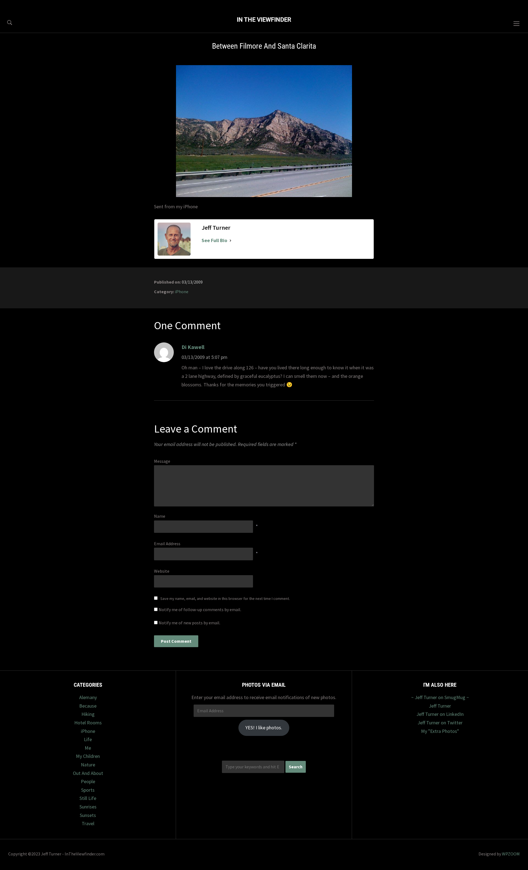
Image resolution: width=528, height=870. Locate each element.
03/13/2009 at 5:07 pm (204, 357)
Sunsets (88, 815)
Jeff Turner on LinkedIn (440, 714)
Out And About (88, 773)
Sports (88, 790)
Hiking (88, 714)
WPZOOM (511, 854)
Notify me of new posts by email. (189, 622)
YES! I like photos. (263, 727)
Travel (88, 823)
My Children (88, 756)
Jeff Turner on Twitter (440, 722)
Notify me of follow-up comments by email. (200, 609)
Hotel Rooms (88, 722)
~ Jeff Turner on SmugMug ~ (440, 697)
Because (88, 706)
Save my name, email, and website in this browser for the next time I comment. (225, 598)
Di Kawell (193, 346)
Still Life (87, 798)
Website (161, 571)
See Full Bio (214, 240)
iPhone (181, 291)
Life (88, 739)
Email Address (167, 543)
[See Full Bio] (230, 240)
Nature (88, 764)
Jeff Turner (440, 706)
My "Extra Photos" (440, 731)
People (88, 781)
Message (162, 461)
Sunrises (88, 806)
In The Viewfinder (264, 19)
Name (159, 516)
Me (88, 748)
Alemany (88, 697)
